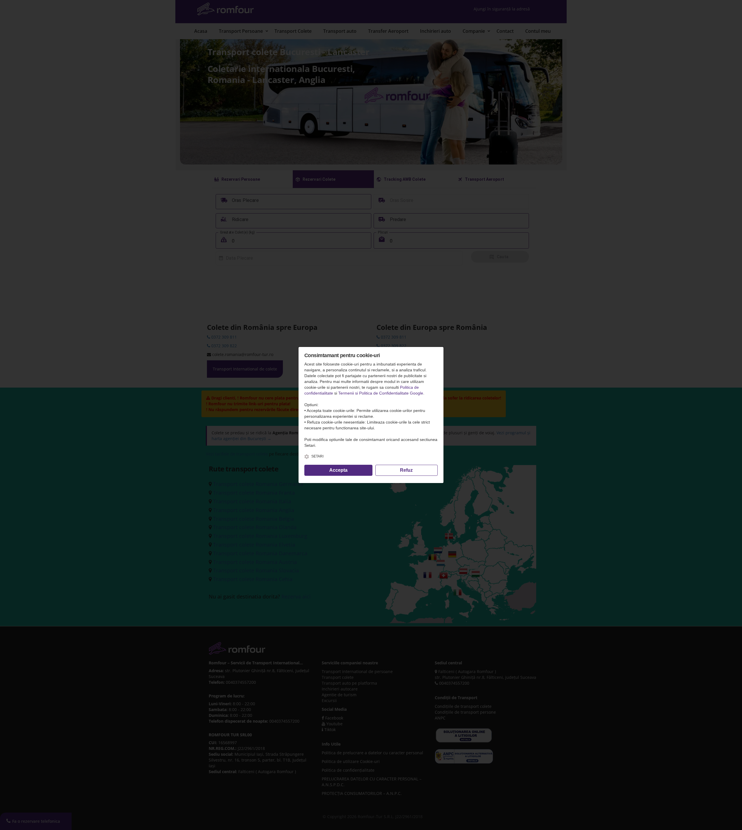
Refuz (406, 470)
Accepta (338, 470)
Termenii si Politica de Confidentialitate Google (380, 393)
